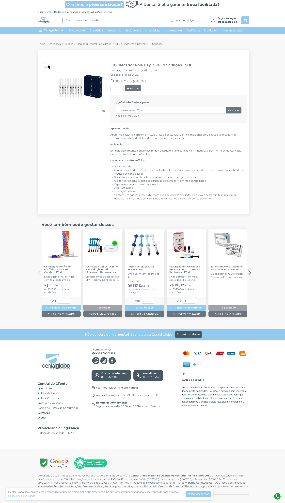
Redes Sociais (61, 12)
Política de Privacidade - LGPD (56, 433)
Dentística (96, 30)
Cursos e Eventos (80, 12)
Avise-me (133, 88)
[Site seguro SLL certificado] (54, 463)
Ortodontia (114, 30)
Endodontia (133, 30)
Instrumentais (173, 30)
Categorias (51, 30)
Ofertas (108, 12)
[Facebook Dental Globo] (112, 360)
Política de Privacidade (21, 496)
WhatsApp (96, 12)
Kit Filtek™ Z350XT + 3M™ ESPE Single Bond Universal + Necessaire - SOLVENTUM (102, 269)
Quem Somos (45, 12)
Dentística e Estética (61, 43)
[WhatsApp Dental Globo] (96, 360)
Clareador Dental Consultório (94, 43)
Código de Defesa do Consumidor (58, 407)
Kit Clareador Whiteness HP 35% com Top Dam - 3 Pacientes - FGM (184, 269)
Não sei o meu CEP (127, 115)
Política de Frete (47, 393)
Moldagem (211, 30)
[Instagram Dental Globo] (104, 360)
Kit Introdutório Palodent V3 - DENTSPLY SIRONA (226, 268)
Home (41, 43)
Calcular (233, 110)
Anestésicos (152, 30)
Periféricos (193, 30)
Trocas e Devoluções (50, 403)
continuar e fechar (198, 494)
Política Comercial (48, 398)
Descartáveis (77, 30)
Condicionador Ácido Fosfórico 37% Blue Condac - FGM (57, 269)
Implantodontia (232, 30)
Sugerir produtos (188, 334)
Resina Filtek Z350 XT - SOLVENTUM (142, 268)
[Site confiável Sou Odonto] (90, 463)
